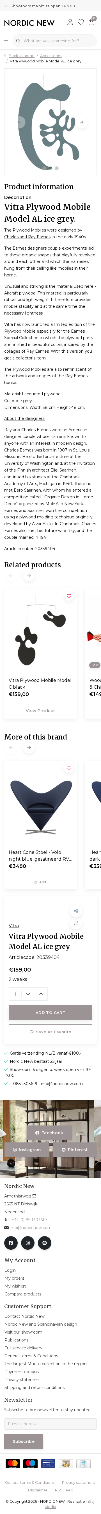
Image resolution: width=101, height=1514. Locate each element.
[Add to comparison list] (76, 923)
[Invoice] (83, 1463)
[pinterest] (44, 1243)
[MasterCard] (13, 1463)
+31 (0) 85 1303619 (29, 1219)
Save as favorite (53, 1031)
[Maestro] (30, 1463)
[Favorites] (80, 22)
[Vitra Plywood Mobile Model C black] (40, 630)
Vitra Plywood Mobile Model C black (40, 684)
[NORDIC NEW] (29, 22)
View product (40, 710)
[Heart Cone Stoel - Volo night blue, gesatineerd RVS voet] (40, 803)
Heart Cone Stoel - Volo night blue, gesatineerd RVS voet (40, 856)
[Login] (70, 22)
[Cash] (66, 1463)
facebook (52, 1132)
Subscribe (24, 1441)
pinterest (78, 1149)
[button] (44, 168)
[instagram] (28, 1243)
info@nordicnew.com (31, 1227)
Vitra (14, 925)
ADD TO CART (50, 1012)
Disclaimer (37, 1490)
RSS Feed (64, 1490)
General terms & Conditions (29, 1482)
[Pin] (48, 1463)
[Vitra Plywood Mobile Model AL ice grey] (50, 121)
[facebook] (11, 1243)
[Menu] (6, 41)
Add (42, 882)
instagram (30, 1149)
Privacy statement (78, 1482)
